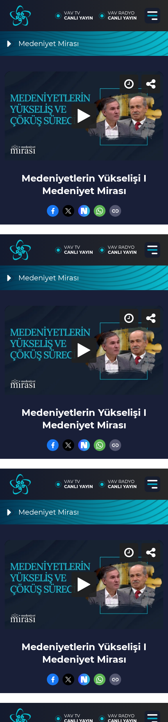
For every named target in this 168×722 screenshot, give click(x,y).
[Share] (155, 12)
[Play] (84, 361)
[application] (84, 361)
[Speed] (133, 12)
